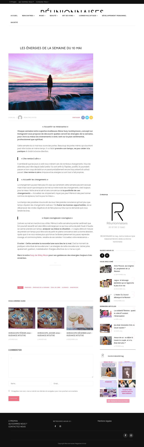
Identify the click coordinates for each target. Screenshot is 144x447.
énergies (28, 287)
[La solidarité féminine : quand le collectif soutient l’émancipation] (106, 314)
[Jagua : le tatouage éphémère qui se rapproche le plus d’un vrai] (106, 283)
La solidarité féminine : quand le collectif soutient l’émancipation (124, 313)
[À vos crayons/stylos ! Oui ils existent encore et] (108, 388)
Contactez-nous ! (42, 2)
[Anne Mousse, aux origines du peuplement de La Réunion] (106, 269)
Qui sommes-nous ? (26, 2)
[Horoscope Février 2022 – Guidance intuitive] (21, 318)
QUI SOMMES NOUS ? (17, 424)
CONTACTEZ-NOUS (17, 427)
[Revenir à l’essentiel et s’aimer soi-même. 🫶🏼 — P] (108, 370)
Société (14, 22)
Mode (41, 16)
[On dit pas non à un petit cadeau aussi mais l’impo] (127, 388)
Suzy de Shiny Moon (39, 255)
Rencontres (27, 16)
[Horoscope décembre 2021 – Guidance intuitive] (79, 318)
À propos (13, 2)
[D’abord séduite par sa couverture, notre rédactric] (127, 370)
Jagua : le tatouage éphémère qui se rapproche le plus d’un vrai (124, 283)
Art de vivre (67, 16)
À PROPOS (13, 421)
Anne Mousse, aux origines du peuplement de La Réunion (124, 268)
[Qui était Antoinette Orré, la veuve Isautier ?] (106, 328)
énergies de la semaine (41, 287)
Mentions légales (105, 421)
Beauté (53, 16)
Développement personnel (114, 16)
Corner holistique (87, 16)
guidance (65, 287)
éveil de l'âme (55, 287)
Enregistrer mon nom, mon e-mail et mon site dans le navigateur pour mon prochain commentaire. (44, 391)
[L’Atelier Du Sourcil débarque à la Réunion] (106, 298)
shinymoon (74, 287)
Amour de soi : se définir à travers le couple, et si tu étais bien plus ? (123, 340)
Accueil (14, 16)
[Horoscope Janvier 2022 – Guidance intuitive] (50, 318)
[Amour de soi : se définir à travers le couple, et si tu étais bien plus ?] (106, 340)
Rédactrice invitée (30, 117)
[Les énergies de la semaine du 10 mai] (50, 82)
